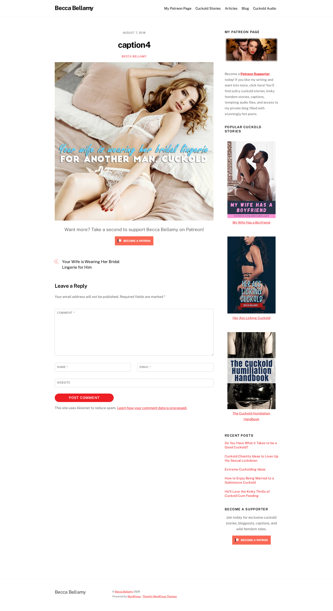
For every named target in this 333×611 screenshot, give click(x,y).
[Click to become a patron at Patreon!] (134, 246)
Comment (66, 312)
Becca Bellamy (134, 56)
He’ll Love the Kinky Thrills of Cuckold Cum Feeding (247, 494)
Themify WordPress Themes (160, 596)
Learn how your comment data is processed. (152, 408)
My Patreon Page (177, 8)
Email (145, 367)
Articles (231, 8)
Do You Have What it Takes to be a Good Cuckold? (251, 445)
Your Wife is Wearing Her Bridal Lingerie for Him (90, 264)
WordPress (134, 596)
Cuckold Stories (208, 8)
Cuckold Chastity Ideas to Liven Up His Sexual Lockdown (251, 458)
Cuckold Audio (264, 8)
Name (62, 367)
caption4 (134, 45)
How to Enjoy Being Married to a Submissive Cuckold (249, 480)
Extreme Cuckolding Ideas (245, 469)
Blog (245, 8)
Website (63, 382)
